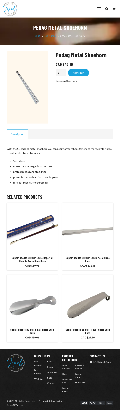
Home (37, 36)
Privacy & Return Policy (50, 400)
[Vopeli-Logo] (10, 9)
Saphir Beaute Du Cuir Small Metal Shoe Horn (32, 331)
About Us (52, 372)
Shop (49, 377)
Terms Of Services (15, 405)
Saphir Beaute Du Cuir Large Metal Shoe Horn (88, 259)
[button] (99, 9)
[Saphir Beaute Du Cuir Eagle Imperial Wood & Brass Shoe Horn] (32, 228)
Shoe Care (80, 382)
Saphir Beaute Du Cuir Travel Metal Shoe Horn (88, 331)
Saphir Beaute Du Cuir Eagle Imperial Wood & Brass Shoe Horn (32, 259)
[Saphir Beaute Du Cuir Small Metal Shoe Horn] (32, 300)
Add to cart (78, 72)
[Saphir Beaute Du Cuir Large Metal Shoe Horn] (87, 228)
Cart (49, 361)
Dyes (64, 373)
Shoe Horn (50, 36)
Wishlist (38, 378)
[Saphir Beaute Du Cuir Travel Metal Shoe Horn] (87, 300)
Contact (51, 383)
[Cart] (113, 9)
